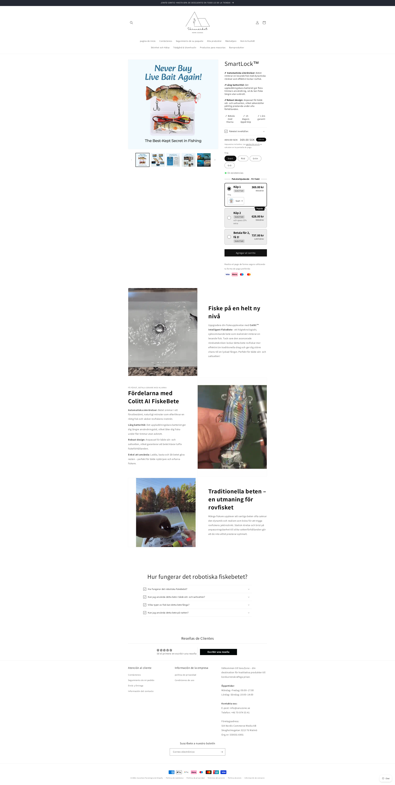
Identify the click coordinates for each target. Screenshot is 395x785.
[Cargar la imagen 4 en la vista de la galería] (188, 160)
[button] (131, 22)
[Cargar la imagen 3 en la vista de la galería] (173, 160)
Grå (229, 165)
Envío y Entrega (135, 685)
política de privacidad (185, 674)
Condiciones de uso (184, 680)
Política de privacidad (195, 778)
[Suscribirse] (221, 752)
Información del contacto (141, 691)
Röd (243, 158)
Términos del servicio (216, 778)
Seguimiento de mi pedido (141, 680)
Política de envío (234, 778)
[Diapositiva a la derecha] (215, 159)
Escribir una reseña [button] (218, 652)
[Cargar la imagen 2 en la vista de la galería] (158, 160)
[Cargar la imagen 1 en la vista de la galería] (142, 160)
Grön (255, 158)
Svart (230, 158)
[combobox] (236, 201)
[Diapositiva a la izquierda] (131, 159)
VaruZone (141, 778)
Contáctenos (134, 674)
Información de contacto (254, 778)
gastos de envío (253, 144)
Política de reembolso (175, 778)
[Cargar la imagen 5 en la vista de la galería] (204, 160)
